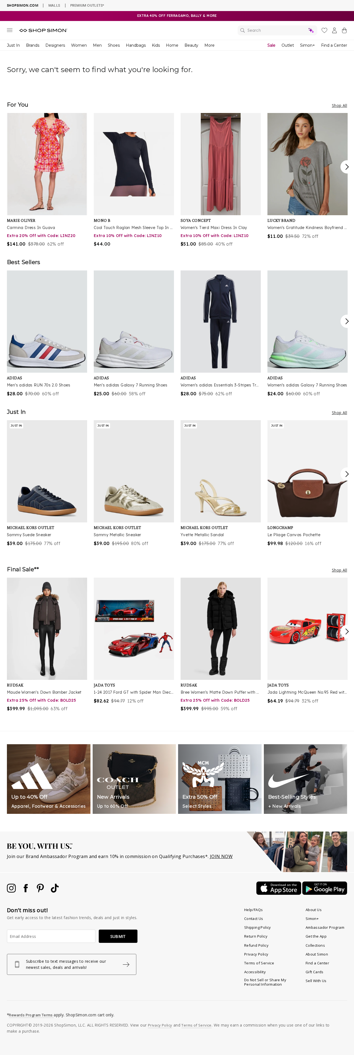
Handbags (136, 45)
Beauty (191, 45)
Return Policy (255, 936)
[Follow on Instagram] (12, 891)
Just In (13, 45)
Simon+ (307, 45)
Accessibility (255, 971)
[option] (47, 180)
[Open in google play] (324, 893)
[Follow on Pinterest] (41, 891)
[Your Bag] (344, 31)
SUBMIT (118, 936)
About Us (314, 909)
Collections (315, 945)
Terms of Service (259, 963)
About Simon (317, 954)
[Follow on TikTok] (54, 891)
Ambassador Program (325, 927)
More (209, 45)
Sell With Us (316, 980)
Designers (55, 45)
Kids (156, 45)
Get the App (316, 936)
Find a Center (334, 45)
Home (172, 45)
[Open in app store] (279, 893)
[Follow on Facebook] (26, 891)
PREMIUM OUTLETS (87, 5)
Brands (32, 45)
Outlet (288, 45)
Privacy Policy (256, 954)
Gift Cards (315, 971)
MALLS (54, 5)
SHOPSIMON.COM (22, 5)
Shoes (114, 45)
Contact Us (253, 918)
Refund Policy (256, 945)
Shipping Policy (257, 927)
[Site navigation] (9, 31)
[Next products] (347, 166)
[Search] (277, 30)
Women (79, 45)
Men (97, 45)
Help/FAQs (253, 909)
